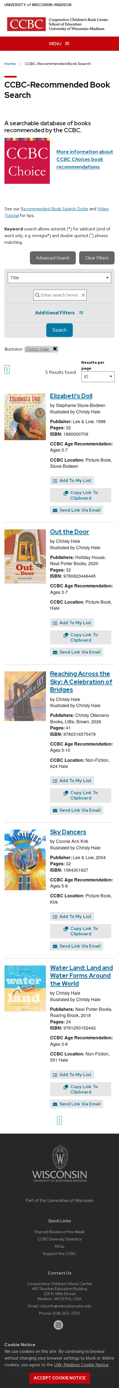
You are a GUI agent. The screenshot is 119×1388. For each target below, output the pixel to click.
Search (59, 330)
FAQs (59, 1246)
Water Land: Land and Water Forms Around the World (81, 976)
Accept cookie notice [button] (60, 1378)
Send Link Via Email (79, 510)
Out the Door (69, 532)
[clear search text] (83, 295)
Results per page (93, 365)
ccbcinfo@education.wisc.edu (65, 1306)
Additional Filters (55, 313)
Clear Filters (96, 258)
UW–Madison (37, 5)
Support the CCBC (59, 1253)
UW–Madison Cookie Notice (81, 1365)
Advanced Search (53, 258)
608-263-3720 (66, 1313)
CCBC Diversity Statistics (59, 1239)
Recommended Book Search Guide (54, 209)
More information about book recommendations (84, 159)
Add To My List (74, 480)
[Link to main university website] (59, 1183)
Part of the (59, 1200)
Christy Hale (37, 349)
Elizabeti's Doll (71, 396)
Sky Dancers (68, 832)
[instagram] (58, 1325)
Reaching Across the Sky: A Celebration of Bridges (81, 682)
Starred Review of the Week (59, 1231)
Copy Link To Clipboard (83, 495)
